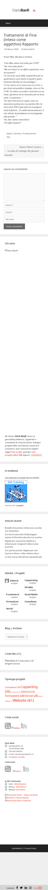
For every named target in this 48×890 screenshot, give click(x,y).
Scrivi (36, 888)
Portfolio (14, 583)
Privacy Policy (30, 848)
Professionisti (29, 133)
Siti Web (29, 587)
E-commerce (12, 594)
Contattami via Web (16, 757)
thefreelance (21, 787)
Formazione (12, 601)
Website (23, 700)
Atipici (9, 133)
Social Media (31, 594)
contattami (36, 455)
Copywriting (31, 580)
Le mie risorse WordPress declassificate (23, 557)
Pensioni (17, 133)
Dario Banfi (20, 789)
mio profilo (17, 451)
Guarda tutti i (14, 505)
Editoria (14, 580)
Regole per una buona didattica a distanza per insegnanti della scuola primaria (21, 544)
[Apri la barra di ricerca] (44, 23)
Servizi (9, 608)
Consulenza (30, 601)
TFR (8, 137)
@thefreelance (20, 784)
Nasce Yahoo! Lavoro (30, 146)
